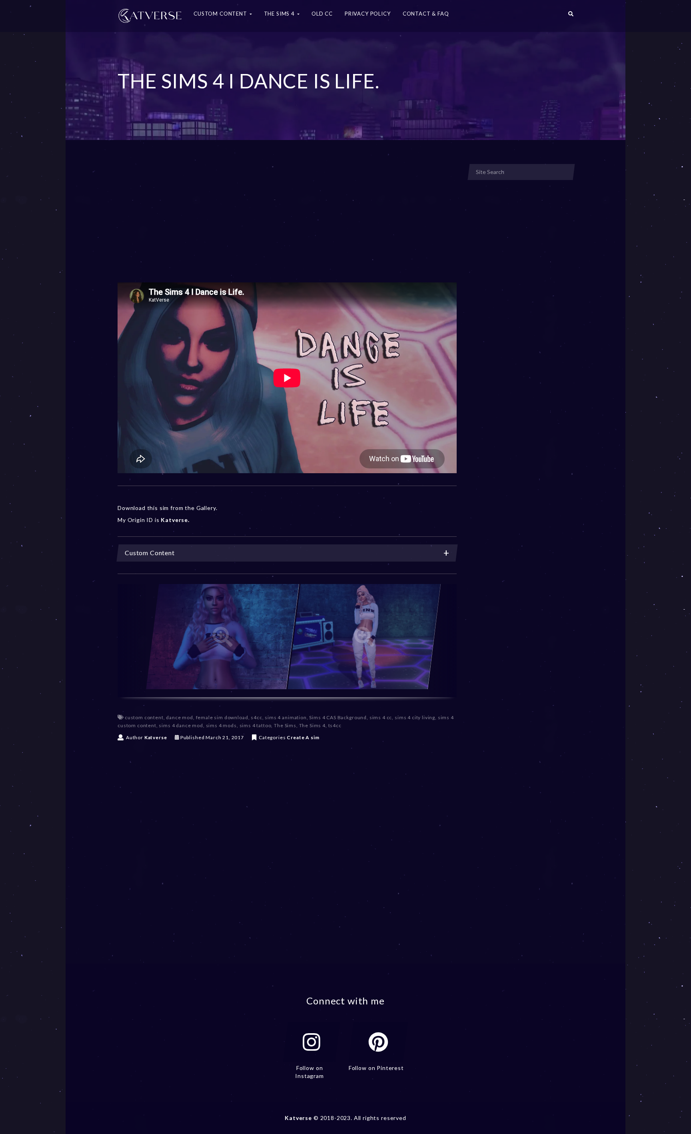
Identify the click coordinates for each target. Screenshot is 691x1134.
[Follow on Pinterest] (378, 1042)
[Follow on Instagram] (312, 1042)
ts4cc (335, 725)
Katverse (155, 737)
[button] (570, 16)
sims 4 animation (285, 717)
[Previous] (132, 640)
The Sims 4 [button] (280, 13)
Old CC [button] (322, 13)
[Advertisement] (287, 223)
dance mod (179, 717)
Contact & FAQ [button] (426, 13)
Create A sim (303, 737)
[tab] (287, 553)
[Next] (443, 640)
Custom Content (150, 552)
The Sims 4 (312, 725)
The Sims (285, 725)
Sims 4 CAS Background (338, 717)
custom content (144, 717)
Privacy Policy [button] (368, 13)
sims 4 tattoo (256, 725)
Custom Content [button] (221, 13)
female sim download (222, 717)
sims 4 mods (221, 725)
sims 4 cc (380, 717)
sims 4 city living (415, 717)
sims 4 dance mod (181, 725)
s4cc (256, 717)
